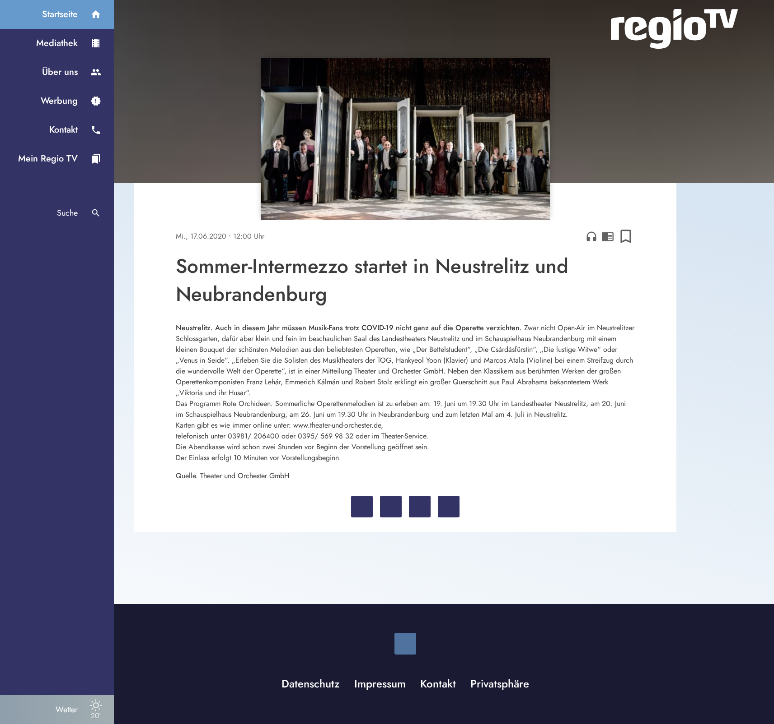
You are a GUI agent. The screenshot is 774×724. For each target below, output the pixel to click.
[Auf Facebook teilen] (362, 506)
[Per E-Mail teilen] (449, 506)
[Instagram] (405, 644)
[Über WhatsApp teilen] (420, 506)
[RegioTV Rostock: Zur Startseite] (674, 29)
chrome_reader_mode (607, 236)
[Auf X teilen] (391, 506)
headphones (591, 236)
